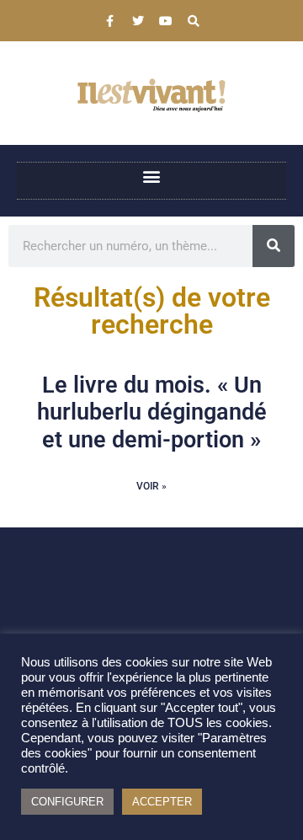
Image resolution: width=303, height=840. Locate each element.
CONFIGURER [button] (67, 801)
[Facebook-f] (110, 21)
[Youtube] (166, 21)
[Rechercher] (273, 246)
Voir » (151, 486)
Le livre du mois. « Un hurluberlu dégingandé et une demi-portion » (152, 412)
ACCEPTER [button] (162, 801)
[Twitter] (138, 21)
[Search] (193, 21)
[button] (152, 176)
